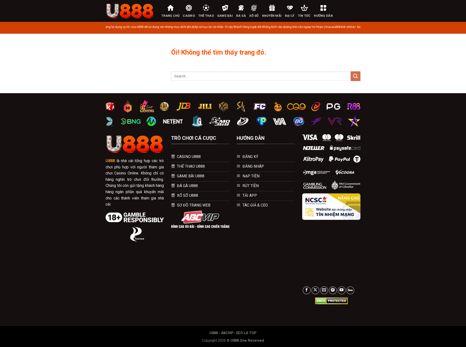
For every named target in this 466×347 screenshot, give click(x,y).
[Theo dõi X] (315, 290)
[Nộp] (355, 76)
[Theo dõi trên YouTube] (342, 290)
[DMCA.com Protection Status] (331, 300)
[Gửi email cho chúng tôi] (324, 290)
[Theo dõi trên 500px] (350, 290)
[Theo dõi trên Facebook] (307, 290)
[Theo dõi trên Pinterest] (333, 290)
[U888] (130, 11)
